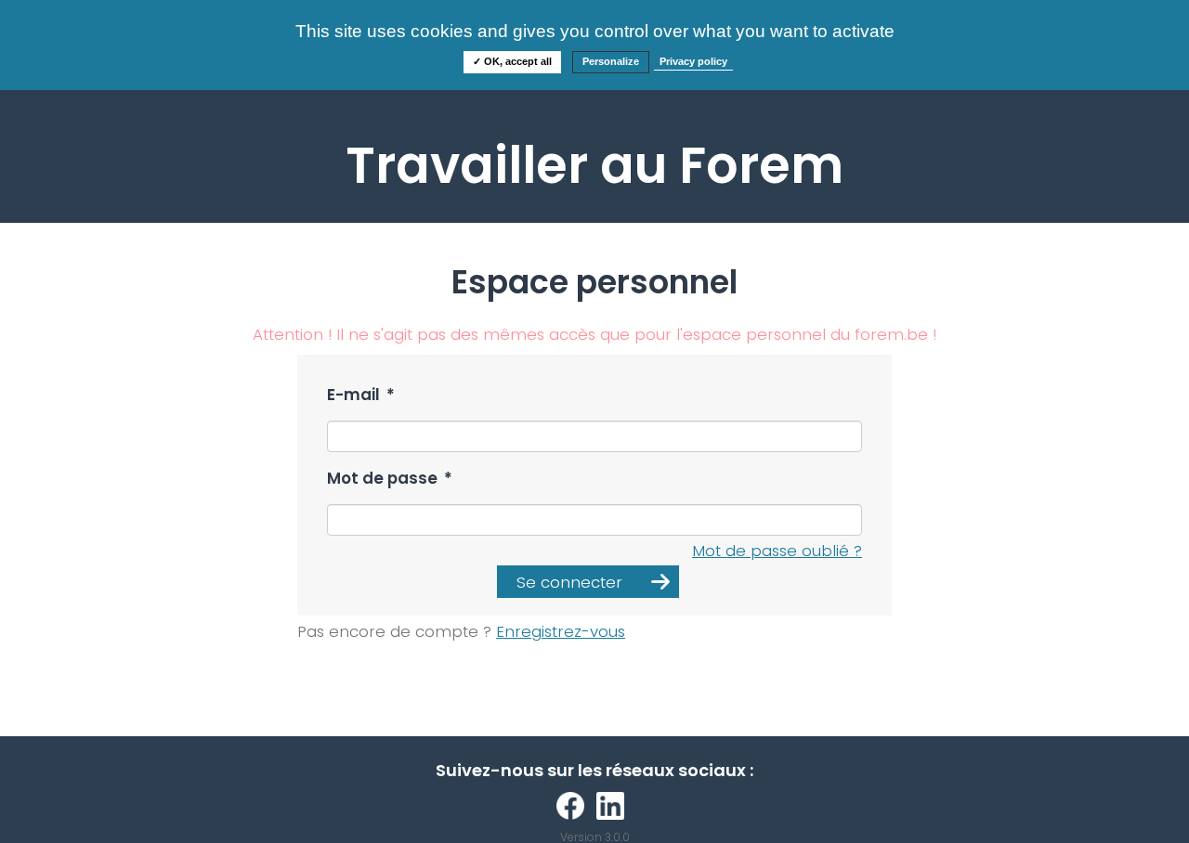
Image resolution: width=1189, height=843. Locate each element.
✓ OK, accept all (512, 61)
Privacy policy (693, 61)
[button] (588, 581)
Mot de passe (389, 478)
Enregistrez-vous (560, 631)
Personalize (610, 61)
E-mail (361, 395)
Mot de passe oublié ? (777, 550)
